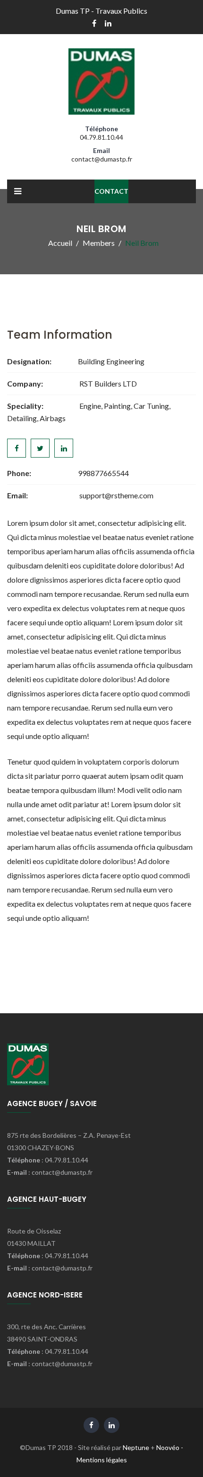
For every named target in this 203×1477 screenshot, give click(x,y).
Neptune (136, 1447)
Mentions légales (101, 1460)
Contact (111, 191)
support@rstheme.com (116, 495)
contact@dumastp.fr (101, 159)
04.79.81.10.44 (101, 137)
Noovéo (167, 1447)
